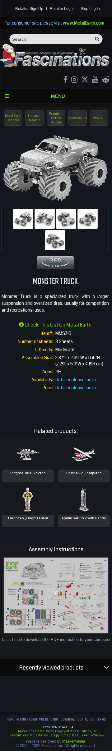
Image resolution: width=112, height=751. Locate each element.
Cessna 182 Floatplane (83, 473)
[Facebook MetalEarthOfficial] (65, 80)
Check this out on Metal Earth (57, 324)
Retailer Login (26, 719)
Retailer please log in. (76, 380)
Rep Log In (90, 9)
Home (10, 719)
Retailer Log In (62, 9)
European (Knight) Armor (28, 518)
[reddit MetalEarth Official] (105, 80)
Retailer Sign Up (29, 9)
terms (101, 719)
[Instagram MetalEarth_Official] (74, 80)
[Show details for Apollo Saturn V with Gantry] (84, 499)
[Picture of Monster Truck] (23, 219)
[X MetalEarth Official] (84, 80)
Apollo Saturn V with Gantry (84, 518)
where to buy (48, 719)
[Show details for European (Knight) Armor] (28, 499)
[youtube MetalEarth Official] (95, 80)
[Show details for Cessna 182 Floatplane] (84, 454)
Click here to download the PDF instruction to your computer (56, 639)
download (68, 719)
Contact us (86, 719)
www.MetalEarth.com (83, 23)
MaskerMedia (73, 741)
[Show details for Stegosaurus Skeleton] (28, 454)
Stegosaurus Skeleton (28, 473)
